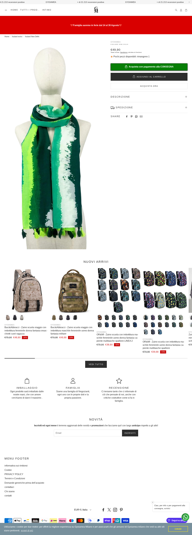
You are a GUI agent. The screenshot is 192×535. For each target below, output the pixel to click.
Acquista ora (149, 86)
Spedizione (123, 52)
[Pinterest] (131, 116)
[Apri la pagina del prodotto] (26, 290)
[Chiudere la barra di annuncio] (189, 2)
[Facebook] (127, 116)
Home (6, 36)
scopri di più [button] (27, 530)
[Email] (141, 116)
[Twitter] (109, 509)
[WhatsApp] (136, 116)
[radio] (7, 317)
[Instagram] (115, 510)
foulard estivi (17, 36)
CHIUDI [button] (178, 529)
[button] (5, 10)
